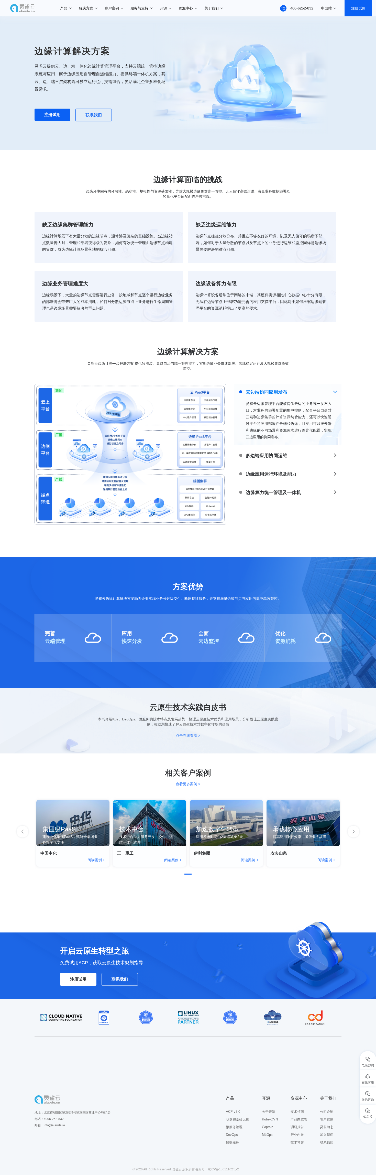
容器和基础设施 (237, 1119)
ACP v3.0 (233, 1112)
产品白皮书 (299, 1119)
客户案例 (112, 8)
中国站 (326, 8)
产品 (63, 8)
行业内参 (297, 1135)
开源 (163, 8)
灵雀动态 (326, 1127)
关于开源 (268, 1112)
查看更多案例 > (188, 784)
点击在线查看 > (188, 735)
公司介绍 (326, 1112)
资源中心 (186, 8)
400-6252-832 (301, 8)
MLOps (267, 1135)
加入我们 (326, 1135)
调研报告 (297, 1127)
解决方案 (86, 8)
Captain (267, 1127)
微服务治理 (234, 1127)
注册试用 (358, 8)
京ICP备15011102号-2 (223, 1169)
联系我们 (93, 115)
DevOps (232, 1135)
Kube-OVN (270, 1119)
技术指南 (297, 1112)
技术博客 (297, 1142)
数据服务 (232, 1142)
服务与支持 (139, 8)
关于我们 (211, 8)
